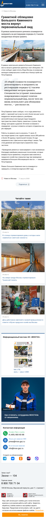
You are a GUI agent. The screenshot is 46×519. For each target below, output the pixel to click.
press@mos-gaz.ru (17, 441)
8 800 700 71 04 (32, 5)
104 (15, 475)
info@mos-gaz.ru (16, 448)
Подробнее (39, 510)
